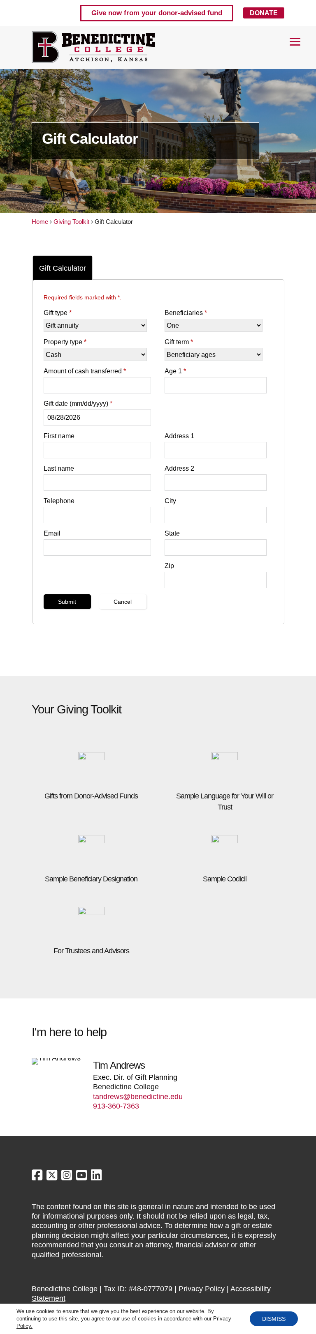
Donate (264, 12)
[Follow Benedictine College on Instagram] (67, 1177)
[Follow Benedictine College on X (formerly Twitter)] (52, 1177)
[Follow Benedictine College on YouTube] (82, 1177)
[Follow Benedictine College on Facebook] (38, 1177)
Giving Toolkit (71, 221)
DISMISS (274, 1319)
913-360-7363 (116, 1106)
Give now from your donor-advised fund (156, 13)
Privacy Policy (202, 1289)
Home (40, 221)
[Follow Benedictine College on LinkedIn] (96, 1177)
